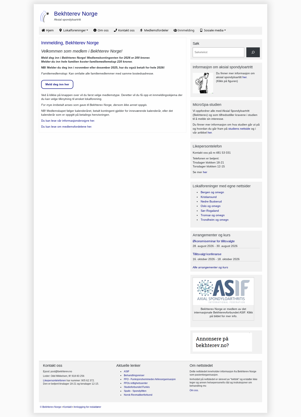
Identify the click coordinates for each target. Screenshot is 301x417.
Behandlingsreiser (134, 375)
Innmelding (185, 30)
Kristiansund (209, 197)
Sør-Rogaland (210, 210)
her (210, 132)
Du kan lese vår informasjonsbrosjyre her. (68, 120)
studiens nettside (239, 128)
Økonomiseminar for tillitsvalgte (214, 241)
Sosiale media (213, 30)
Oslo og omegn (211, 206)
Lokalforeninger (74, 30)
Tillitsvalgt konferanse (207, 254)
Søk (196, 43)
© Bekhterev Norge (51, 407)
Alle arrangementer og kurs (210, 267)
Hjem (49, 30)
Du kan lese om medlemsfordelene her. (66, 126)
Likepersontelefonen (54, 380)
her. (244, 77)
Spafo (127, 391)
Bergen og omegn (212, 192)
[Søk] (253, 52)
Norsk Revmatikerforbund (138, 394)
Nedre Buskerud (211, 201)
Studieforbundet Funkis (137, 387)
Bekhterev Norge (76, 13)
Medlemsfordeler (156, 30)
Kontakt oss (126, 30)
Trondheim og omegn (215, 219)
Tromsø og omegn (213, 215)
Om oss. (194, 390)
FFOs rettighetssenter (136, 383)
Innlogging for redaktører (87, 407)
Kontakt (67, 407)
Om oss (103, 30)
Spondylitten (139, 391)
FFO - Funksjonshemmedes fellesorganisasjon (150, 379)
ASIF (126, 371)
